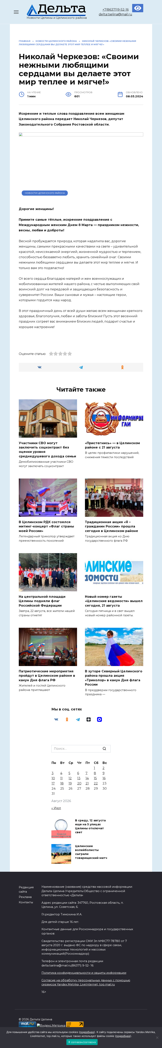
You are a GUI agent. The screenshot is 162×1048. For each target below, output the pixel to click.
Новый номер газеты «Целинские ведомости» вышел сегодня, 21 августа (114, 601)
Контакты (26, 902)
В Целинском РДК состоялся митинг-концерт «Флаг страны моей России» (46, 526)
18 (62, 783)
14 (87, 778)
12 (70, 778)
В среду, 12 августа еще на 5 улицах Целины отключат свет (90, 826)
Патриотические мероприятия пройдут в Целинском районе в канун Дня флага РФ (47, 675)
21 (87, 783)
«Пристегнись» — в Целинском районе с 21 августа (112, 445)
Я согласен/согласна (82, 1042)
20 (79, 783)
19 (70, 783)
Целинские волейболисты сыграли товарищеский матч (91, 852)
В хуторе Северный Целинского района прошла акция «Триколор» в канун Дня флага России (113, 677)
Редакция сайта (26, 889)
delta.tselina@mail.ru (115, 14)
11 (61, 778)
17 (53, 783)
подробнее (87, 1032)
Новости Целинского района (45, 193)
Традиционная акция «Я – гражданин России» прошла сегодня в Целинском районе (111, 526)
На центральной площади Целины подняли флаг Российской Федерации (42, 601)
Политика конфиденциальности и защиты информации (83, 973)
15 (95, 778)
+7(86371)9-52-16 (116, 9)
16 (104, 778)
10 (53, 778)
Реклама (25, 897)
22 (96, 783)
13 (78, 778)
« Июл (56, 808)
